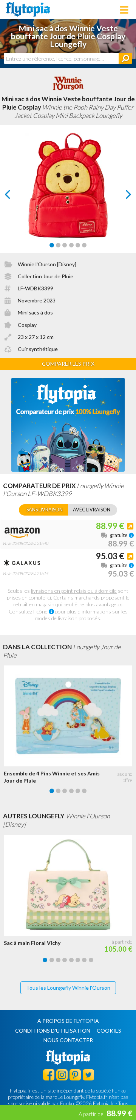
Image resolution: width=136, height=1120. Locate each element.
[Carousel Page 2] (58, 245)
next (120, 196)
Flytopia (28, 9)
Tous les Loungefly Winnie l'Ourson (68, 987)
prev (16, 196)
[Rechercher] (125, 58)
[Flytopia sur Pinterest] (75, 1074)
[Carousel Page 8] (91, 960)
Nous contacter (68, 1040)
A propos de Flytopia (68, 1021)
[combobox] (61, 58)
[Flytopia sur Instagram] (62, 1074)
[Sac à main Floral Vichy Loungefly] (70, 885)
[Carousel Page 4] (71, 245)
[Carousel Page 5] (78, 245)
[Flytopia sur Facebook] (48, 1074)
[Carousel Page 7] (84, 960)
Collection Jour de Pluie (45, 276)
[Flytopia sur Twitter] (88, 1074)
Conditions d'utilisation (52, 1030)
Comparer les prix (68, 363)
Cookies (109, 1030)
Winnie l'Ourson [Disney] (47, 264)
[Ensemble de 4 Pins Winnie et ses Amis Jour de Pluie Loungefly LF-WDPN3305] (70, 715)
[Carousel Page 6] (84, 245)
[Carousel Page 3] (64, 245)
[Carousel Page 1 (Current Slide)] (51, 245)
